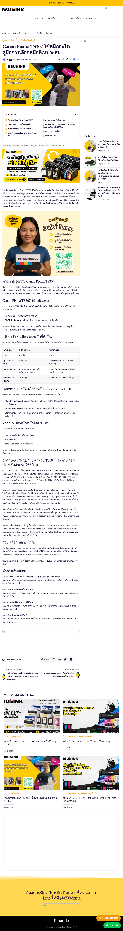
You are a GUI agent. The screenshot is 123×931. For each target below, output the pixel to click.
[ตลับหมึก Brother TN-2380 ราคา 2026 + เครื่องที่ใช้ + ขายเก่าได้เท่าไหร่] (91, 773)
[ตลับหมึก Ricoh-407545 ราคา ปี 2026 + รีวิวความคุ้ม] (91, 716)
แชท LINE (113, 925)
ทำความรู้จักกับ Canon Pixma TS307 (20, 120)
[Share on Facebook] (63, 59)
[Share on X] (66, 59)
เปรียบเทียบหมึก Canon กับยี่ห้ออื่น (19, 129)
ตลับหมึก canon (9, 40)
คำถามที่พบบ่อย (50, 136)
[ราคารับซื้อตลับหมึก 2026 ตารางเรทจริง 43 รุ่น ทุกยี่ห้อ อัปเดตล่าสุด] (90, 146)
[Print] (74, 59)
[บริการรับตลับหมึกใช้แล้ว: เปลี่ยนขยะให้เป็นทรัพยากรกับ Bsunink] (32, 773)
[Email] (59, 659)
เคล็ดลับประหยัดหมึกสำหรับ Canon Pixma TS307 (21, 134)
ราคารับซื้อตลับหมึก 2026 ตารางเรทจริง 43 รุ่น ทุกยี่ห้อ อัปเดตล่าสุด (109, 144)
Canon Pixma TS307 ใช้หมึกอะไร (19, 124)
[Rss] (68, 920)
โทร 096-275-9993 (110, 918)
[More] (78, 59)
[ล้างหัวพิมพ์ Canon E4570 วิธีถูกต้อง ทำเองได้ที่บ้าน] (90, 160)
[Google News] (61, 920)
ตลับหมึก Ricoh (70, 737)
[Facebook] (54, 920)
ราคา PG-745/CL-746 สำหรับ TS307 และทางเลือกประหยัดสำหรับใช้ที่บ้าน (59, 126)
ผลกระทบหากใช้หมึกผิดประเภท (56, 120)
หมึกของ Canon (62, 450)
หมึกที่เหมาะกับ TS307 (29, 306)
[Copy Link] (70, 59)
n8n (10, 59)
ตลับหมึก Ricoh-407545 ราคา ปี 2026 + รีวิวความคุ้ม (87, 741)
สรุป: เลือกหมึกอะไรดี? (53, 131)
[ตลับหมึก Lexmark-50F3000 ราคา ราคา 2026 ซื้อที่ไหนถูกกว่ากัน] (32, 716)
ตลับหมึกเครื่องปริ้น (26, 40)
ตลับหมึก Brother (71, 793)
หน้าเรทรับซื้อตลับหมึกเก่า (52, 532)
